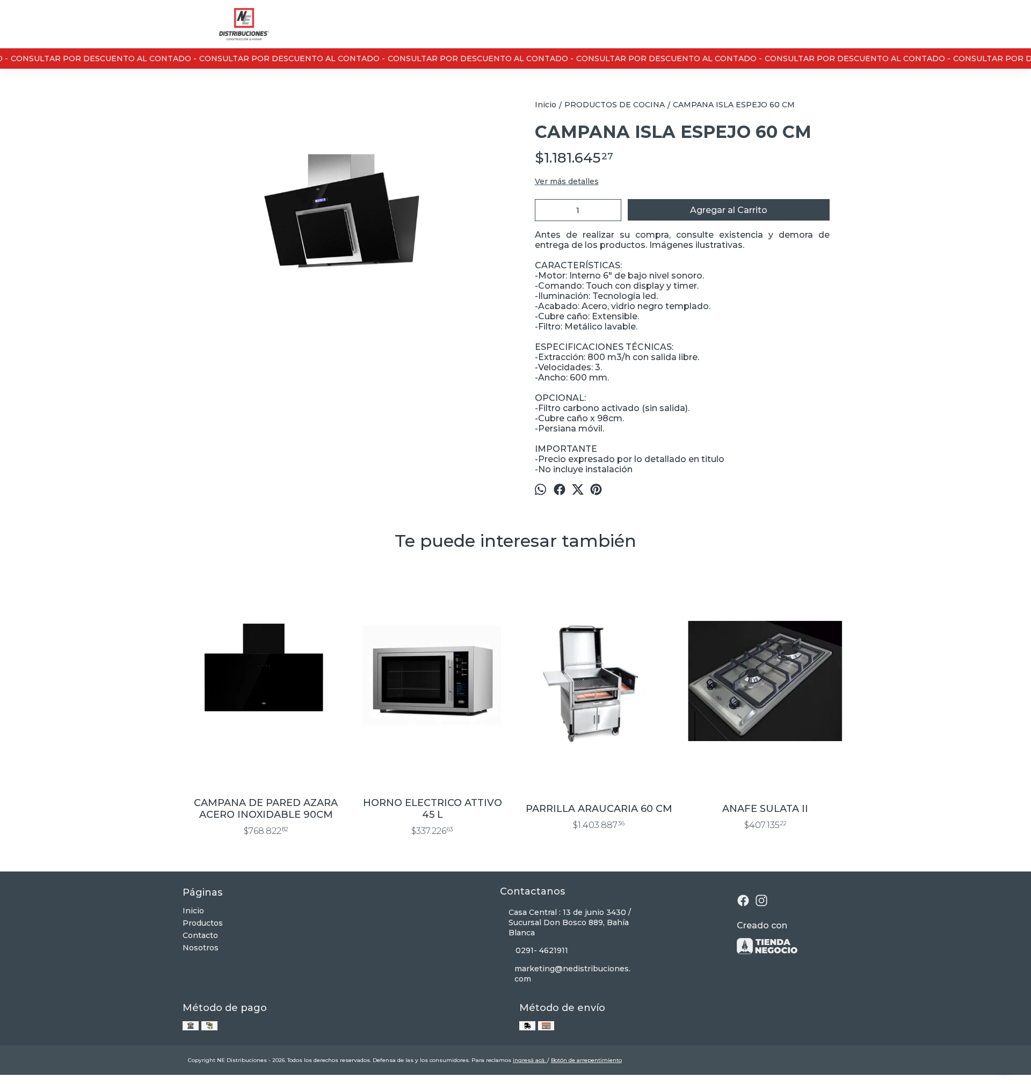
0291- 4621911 (542, 950)
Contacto (200, 935)
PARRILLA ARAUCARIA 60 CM (599, 809)
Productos (203, 923)
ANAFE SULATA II (765, 809)
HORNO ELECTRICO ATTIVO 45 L (432, 809)
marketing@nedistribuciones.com (572, 974)
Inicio (193, 910)
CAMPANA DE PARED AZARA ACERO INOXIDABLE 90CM (266, 809)
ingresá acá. (530, 1060)
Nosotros (201, 948)
